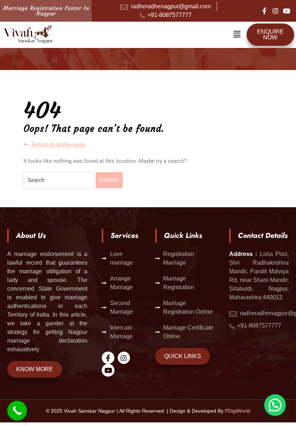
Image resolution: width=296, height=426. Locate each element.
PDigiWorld (237, 411)
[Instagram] (275, 11)
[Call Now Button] (17, 411)
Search (109, 180)
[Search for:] (58, 180)
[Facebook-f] (264, 11)
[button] (237, 35)
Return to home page (58, 144)
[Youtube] (286, 11)
